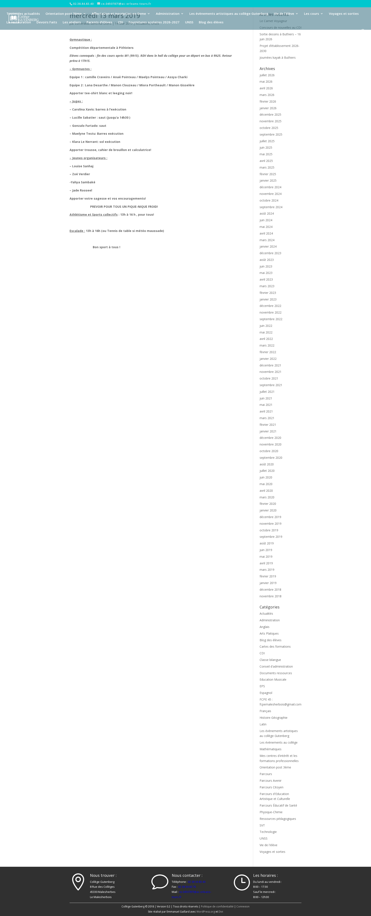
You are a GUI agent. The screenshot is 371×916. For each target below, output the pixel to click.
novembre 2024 (270, 194)
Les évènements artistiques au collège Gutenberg (228, 14)
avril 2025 (266, 161)
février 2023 (268, 293)
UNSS (189, 22)
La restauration (18, 22)
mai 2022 (266, 332)
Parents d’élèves (99, 22)
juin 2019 (266, 550)
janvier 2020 (268, 510)
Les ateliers (72, 22)
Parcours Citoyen (271, 787)
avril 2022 (266, 339)
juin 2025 (266, 147)
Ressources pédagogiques (278, 819)
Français (265, 711)
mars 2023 (267, 286)
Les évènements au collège (279, 742)
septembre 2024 (271, 207)
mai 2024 (266, 227)
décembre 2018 (270, 589)
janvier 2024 (268, 246)
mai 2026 (266, 81)
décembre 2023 (270, 253)
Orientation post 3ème (64, 14)
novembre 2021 (270, 372)
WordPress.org (205, 911)
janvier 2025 (268, 180)
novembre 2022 (270, 312)
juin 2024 (266, 220)
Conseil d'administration (276, 666)
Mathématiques (270, 749)
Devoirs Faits (46, 22)
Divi (221, 911)
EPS (262, 686)
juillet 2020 (267, 471)
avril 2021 (266, 411)
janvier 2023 (268, 299)
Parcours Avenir (270, 781)
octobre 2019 (269, 530)
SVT (262, 825)
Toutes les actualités (23, 14)
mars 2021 (267, 418)
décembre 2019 (270, 517)
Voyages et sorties (344, 14)
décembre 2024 (270, 187)
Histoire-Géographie (273, 718)
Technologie (268, 832)
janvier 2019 (268, 583)
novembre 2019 (270, 524)
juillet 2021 (267, 392)
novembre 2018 (270, 596)
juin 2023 (266, 266)
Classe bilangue (270, 660)
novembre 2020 (270, 444)
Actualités (266, 613)
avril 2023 (266, 279)
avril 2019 (266, 563)
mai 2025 (266, 154)
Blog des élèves (211, 22)
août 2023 (267, 260)
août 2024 (267, 213)
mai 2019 (266, 556)
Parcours (266, 774)
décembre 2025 (270, 114)
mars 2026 (267, 95)
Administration (167, 14)
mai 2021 (266, 405)
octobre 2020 (269, 451)
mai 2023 (266, 273)
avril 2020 (266, 491)
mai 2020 (266, 484)
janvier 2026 (268, 108)
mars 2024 (267, 240)
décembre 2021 (270, 365)
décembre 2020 (270, 438)
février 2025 (268, 174)
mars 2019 (267, 570)
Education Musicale (273, 679)
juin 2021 (266, 398)
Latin (263, 724)
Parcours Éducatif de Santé (278, 805)
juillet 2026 (267, 75)
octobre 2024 (269, 200)
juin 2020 (266, 477)
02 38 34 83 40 (196, 882)
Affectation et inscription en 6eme (119, 14)
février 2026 (268, 101)
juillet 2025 (267, 141)
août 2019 (267, 543)
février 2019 (268, 576)
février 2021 (268, 425)
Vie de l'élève (268, 845)
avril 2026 (266, 88)
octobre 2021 (269, 378)
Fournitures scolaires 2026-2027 (154, 22)
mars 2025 (267, 167)
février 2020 (268, 504)
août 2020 (267, 464)
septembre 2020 (271, 458)
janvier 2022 (268, 359)
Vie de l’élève (284, 14)
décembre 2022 (270, 306)
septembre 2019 (271, 537)
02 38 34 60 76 (187, 887)
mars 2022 (267, 345)
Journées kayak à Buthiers (278, 57)
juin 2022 (266, 326)
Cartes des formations (275, 646)
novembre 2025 (270, 121)
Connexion (242, 906)
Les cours (311, 14)
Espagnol (266, 693)
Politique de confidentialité (217, 906)
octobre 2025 (269, 128)
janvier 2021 (268, 431)
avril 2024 (266, 233)
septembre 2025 (271, 134)
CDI (120, 22)
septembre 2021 (271, 385)
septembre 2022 (271, 319)
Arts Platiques (269, 633)
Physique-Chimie (271, 812)
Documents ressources (276, 673)
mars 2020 (267, 497)
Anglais (264, 627)
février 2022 (268, 352)
